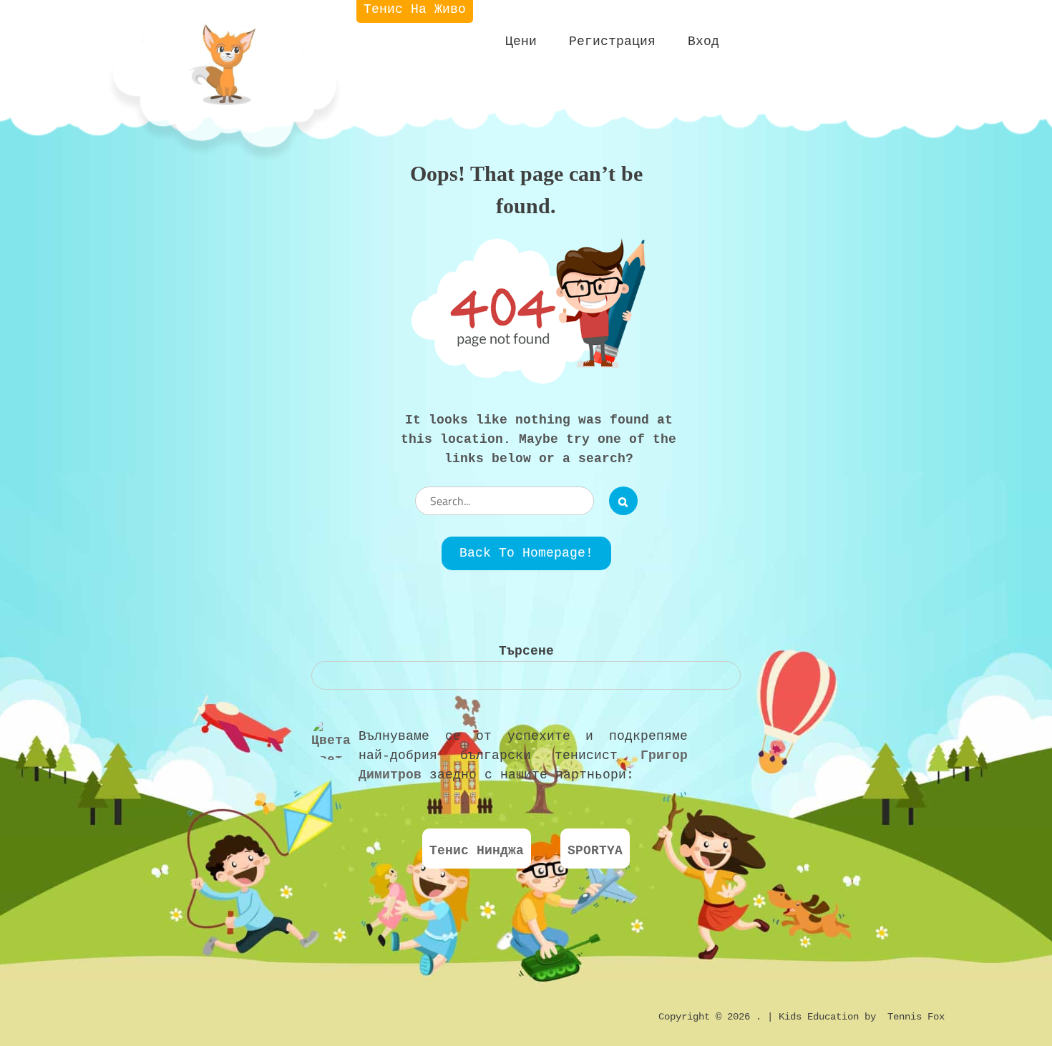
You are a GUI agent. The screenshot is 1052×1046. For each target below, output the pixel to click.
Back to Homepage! (526, 553)
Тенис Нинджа (476, 851)
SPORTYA (595, 851)
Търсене (526, 651)
